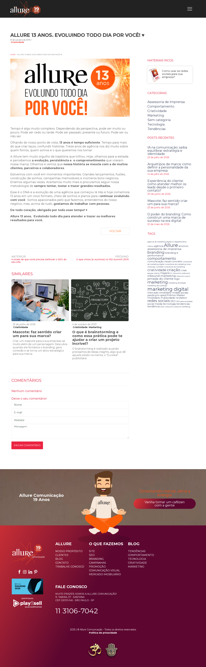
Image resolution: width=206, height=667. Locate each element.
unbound (169, 307)
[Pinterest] (35, 572)
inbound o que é (183, 276)
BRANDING (96, 558)
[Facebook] (19, 572)
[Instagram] (25, 572)
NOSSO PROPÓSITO (69, 551)
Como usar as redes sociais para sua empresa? (175, 74)
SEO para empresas (184, 301)
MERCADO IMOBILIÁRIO (105, 574)
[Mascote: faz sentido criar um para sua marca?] (40, 300)
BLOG (59, 558)
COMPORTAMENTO (141, 555)
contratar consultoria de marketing (170, 267)
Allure (171, 245)
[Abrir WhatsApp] (8, 659)
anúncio (183, 246)
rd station (181, 297)
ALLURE (63, 543)
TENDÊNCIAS (136, 551)
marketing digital (167, 289)
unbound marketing (181, 307)
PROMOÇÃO (97, 566)
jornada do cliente (160, 278)
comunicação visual (159, 261)
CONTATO (62, 562)
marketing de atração (177, 283)
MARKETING (136, 566)
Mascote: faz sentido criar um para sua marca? (37, 334)
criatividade (156, 270)
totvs (162, 307)
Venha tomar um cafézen (165, 503)
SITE (92, 551)
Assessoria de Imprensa (166, 102)
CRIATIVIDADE (137, 562)
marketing (157, 282)
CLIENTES (61, 555)
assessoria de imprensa (164, 249)
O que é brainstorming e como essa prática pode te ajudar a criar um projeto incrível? (97, 338)
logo (177, 278)
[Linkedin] (30, 572)
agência (158, 246)
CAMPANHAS (97, 562)
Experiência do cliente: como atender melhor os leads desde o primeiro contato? (166, 185)
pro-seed (160, 295)
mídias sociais (180, 292)
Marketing (95, 327)
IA (171, 273)
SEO (173, 301)
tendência (153, 306)
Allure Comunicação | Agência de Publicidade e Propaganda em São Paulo (25, 9)
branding (155, 252)
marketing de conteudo (157, 286)
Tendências (156, 129)
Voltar (115, 231)
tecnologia (169, 303)
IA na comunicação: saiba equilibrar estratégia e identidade (167, 150)
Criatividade (17, 42)
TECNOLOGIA (137, 558)
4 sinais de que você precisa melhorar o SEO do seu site (38, 260)
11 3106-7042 (76, 610)
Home (13, 55)
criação (173, 269)
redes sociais (158, 301)
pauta (150, 295)
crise (184, 270)
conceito (176, 261)
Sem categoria (159, 120)
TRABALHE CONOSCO (69, 566)
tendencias (183, 303)
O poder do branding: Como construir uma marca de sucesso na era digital (169, 217)
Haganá (164, 273)
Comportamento (160, 106)
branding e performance (162, 254)
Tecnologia (156, 124)
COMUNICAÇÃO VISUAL (104, 570)
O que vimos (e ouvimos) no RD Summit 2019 (102, 259)
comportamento (161, 258)
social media (154, 303)
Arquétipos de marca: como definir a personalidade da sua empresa (169, 167)
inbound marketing (161, 275)
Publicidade (168, 297)
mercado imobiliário (159, 292)
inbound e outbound (181, 273)
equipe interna (153, 273)
